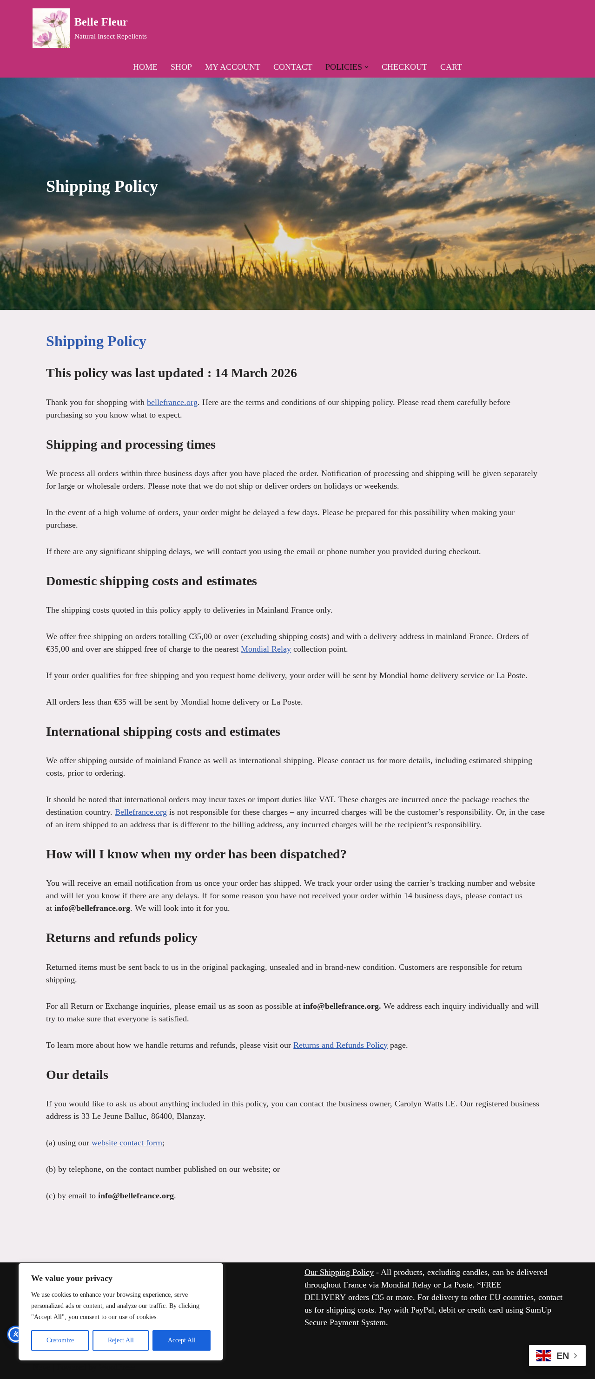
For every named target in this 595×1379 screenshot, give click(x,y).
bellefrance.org (172, 402)
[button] (366, 67)
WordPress (117, 1367)
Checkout (404, 67)
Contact (292, 67)
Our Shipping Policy (339, 1272)
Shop (181, 67)
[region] (121, 1311)
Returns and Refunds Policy (340, 1045)
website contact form (127, 1142)
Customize (60, 1340)
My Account (232, 67)
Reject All (121, 1340)
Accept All (182, 1340)
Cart (451, 67)
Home (145, 67)
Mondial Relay (266, 649)
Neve (41, 1367)
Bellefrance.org (141, 812)
